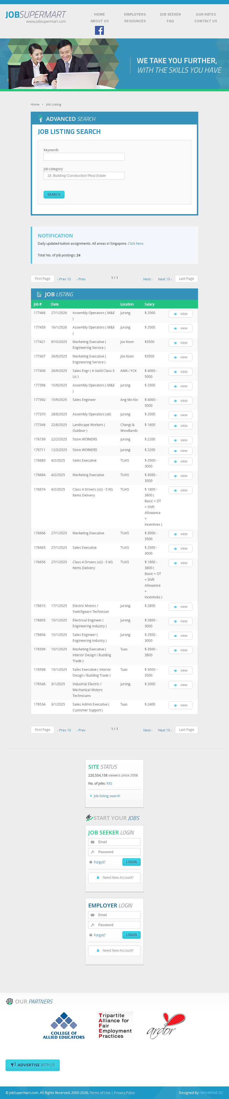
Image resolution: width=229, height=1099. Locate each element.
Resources (135, 21)
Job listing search (107, 796)
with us (36, 1065)
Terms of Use (100, 1092)
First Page (42, 278)
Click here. (136, 243)
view (183, 313)
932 (109, 783)
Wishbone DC (211, 1092)
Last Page (186, 278)
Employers (135, 14)
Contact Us (205, 21)
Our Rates (206, 14)
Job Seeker (170, 14)
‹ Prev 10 (64, 279)
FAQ (170, 21)
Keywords (51, 150)
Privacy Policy (124, 1092)
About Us (99, 21)
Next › (147, 279)
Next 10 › (165, 279)
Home (99, 14)
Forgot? (99, 862)
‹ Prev (81, 279)
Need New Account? (117, 877)
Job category (53, 169)
